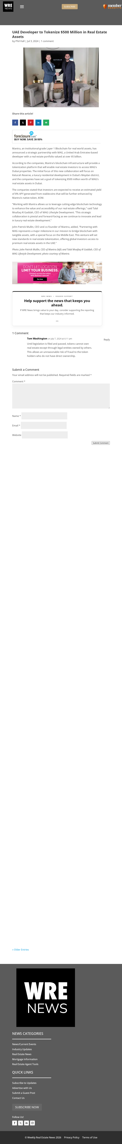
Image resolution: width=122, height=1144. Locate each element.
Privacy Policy (71, 1137)
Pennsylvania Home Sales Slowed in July (47, 937)
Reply (107, 339)
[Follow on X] (20, 1123)
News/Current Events (24, 1044)
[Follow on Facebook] (14, 1123)
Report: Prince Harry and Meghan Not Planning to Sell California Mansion (59, 774)
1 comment (47, 41)
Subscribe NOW (27, 1107)
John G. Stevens (27, 612)
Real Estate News (21, 1054)
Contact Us (18, 1098)
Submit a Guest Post (23, 1093)
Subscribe (69, 6)
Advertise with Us (22, 1088)
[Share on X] (23, 123)
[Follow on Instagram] (32, 1123)
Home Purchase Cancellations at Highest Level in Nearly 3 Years (61, 856)
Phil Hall (20, 41)
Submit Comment (101, 443)
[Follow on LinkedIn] (26, 1123)
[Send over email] (46, 123)
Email (16, 425)
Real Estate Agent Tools (25, 1064)
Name (16, 416)
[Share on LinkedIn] (38, 123)
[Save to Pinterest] (31, 123)
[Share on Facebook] (15, 123)
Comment (18, 381)
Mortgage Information (24, 1059)
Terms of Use (89, 1137)
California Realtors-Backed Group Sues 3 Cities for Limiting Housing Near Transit (56, 691)
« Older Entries (20, 949)
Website (16, 435)
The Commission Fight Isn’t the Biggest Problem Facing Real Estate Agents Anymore (59, 609)
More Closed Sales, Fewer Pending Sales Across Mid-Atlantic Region (57, 526)
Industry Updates (22, 1049)
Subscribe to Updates (24, 1083)
